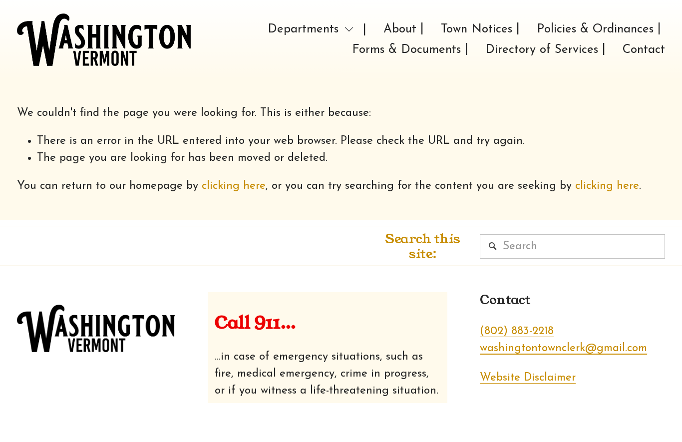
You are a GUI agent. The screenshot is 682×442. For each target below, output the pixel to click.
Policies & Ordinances (595, 29)
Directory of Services (541, 50)
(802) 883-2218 (517, 331)
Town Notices (476, 29)
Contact (644, 50)
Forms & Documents (406, 50)
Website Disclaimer (528, 378)
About (399, 29)
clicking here (234, 186)
